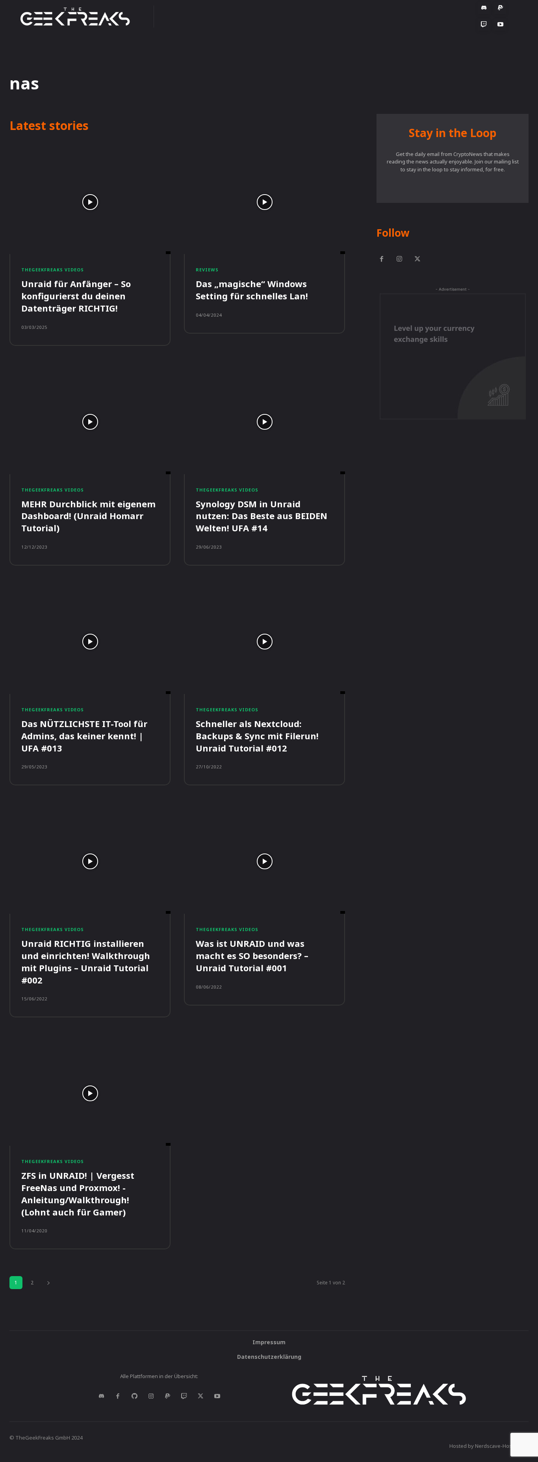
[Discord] (101, 1397)
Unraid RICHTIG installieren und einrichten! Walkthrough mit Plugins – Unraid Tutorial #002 (85, 961)
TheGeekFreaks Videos (52, 269)
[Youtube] (217, 1397)
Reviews (207, 269)
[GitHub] (134, 1397)
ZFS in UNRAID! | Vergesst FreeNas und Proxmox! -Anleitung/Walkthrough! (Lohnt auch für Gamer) (77, 1193)
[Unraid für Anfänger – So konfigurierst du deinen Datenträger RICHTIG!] (90, 202)
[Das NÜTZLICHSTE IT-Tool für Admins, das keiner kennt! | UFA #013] (90, 641)
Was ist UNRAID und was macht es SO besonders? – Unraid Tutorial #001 (252, 955)
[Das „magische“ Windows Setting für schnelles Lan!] (264, 202)
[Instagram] (400, 259)
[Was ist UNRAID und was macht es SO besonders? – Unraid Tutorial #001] (264, 861)
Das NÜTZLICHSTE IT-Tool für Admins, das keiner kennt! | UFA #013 (84, 736)
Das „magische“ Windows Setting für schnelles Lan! (252, 290)
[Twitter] (417, 259)
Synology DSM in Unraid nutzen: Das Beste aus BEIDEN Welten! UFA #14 (261, 516)
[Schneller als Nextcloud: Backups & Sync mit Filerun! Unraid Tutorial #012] (264, 641)
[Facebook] (382, 259)
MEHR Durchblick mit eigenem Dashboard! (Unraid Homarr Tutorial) (88, 516)
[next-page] (48, 1282)
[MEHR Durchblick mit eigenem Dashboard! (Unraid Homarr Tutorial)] (90, 421)
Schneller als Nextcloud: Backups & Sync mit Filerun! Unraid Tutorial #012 (257, 736)
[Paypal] (167, 1397)
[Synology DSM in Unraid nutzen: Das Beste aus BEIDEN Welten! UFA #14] (264, 421)
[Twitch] (184, 1397)
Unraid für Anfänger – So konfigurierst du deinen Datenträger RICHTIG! (76, 296)
